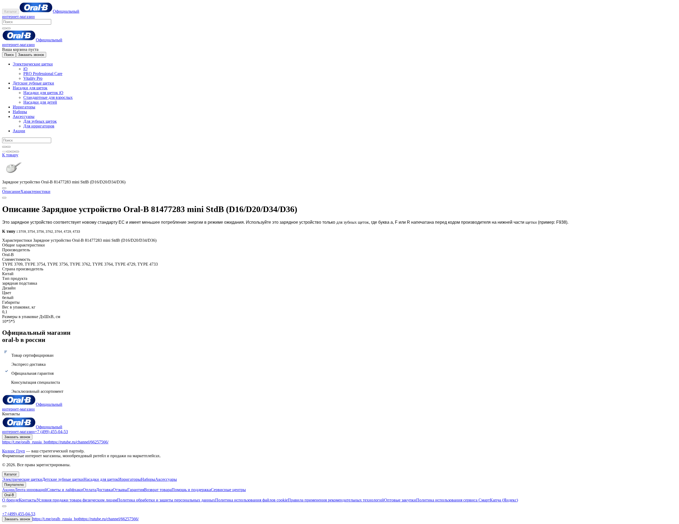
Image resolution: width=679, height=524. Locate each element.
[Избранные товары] (13, 151)
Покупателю (14, 485)
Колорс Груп (13, 451)
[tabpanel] (339, 219)
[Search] (8, 28)
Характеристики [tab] (35, 191)
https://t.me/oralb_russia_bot (25, 442)
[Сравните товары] (17, 151)
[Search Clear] (4, 28)
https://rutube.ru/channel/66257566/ (78, 442)
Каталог (10, 12)
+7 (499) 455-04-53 (51, 431)
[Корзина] (8, 151)
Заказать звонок (31, 55)
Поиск (9, 55)
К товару (10, 155)
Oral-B (9, 495)
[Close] (4, 506)
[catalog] (4, 151)
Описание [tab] (11, 191)
